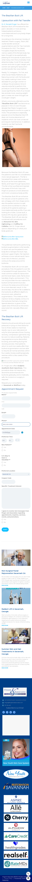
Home (3, 7)
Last (3, 409)
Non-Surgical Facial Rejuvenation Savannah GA (16, 556)
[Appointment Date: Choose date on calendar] (22, 432)
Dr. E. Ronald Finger (9, 24)
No (5, 450)
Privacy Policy (8, 878)
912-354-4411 (8, 705)
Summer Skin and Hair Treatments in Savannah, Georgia (16, 634)
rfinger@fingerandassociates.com (14, 702)
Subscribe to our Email (15, 708)
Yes (5, 447)
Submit (5, 529)
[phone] (28, 874)
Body (8, 7)
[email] (28, 878)
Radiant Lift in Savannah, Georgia (16, 594)
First (3, 401)
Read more (5, 585)
